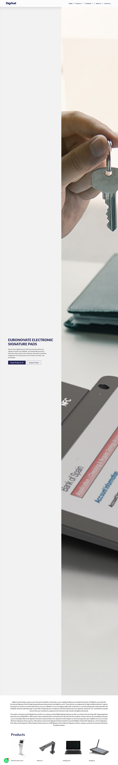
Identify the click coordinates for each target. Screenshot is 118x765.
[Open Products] (82, 3)
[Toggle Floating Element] (6, 760)
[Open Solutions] (92, 3)
